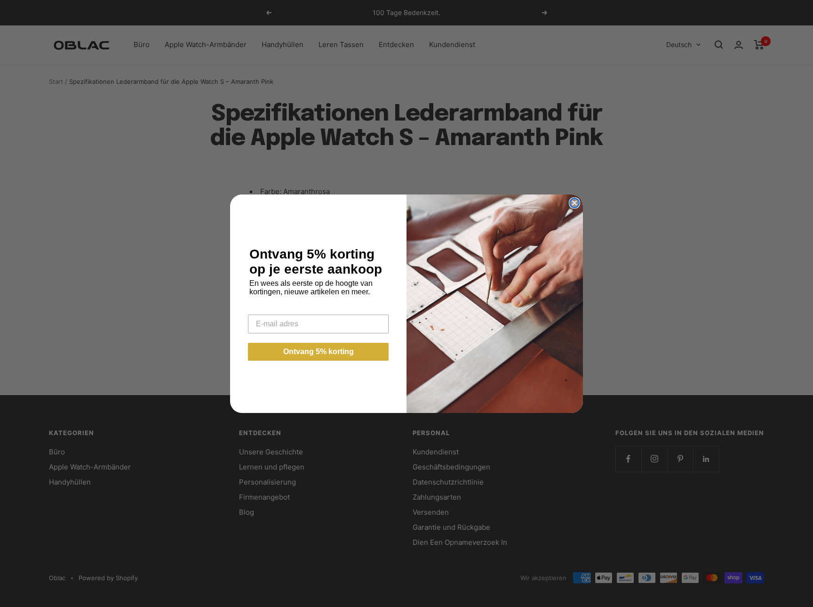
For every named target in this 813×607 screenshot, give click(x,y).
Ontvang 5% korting (318, 352)
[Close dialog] (574, 203)
